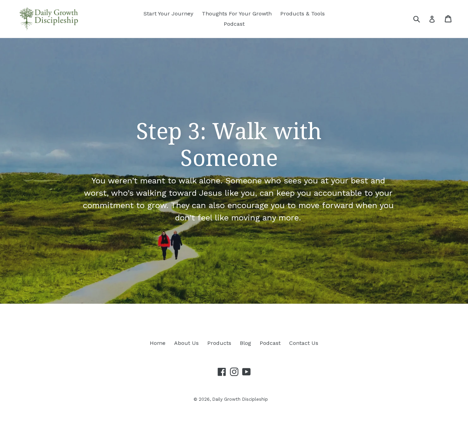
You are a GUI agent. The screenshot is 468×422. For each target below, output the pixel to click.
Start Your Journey (168, 13)
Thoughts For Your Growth (237, 13)
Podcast (234, 24)
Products (219, 343)
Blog (245, 343)
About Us (186, 343)
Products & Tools (302, 13)
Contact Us (303, 343)
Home (157, 343)
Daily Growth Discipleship (240, 399)
